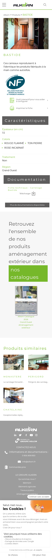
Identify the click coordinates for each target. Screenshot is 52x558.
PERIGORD (36, 377)
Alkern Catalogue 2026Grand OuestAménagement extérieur (26, 322)
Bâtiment (27, 483)
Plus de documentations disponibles (27, 205)
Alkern (6, 15)
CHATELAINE (12, 410)
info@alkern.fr (29, 461)
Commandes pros (17, 467)
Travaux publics (27, 490)
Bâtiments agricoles (27, 486)
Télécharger (25, 193)
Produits (16, 15)
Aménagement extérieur (27, 494)
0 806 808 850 (28, 455)
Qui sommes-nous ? (27, 479)
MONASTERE (12, 377)
